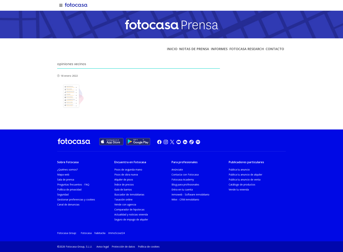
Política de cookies (149, 246)
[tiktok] (191, 141)
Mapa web (63, 174)
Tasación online (123, 199)
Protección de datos (123, 246)
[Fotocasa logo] (74, 141)
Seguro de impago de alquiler (131, 219)
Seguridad (63, 194)
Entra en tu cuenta (182, 189)
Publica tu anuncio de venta (244, 179)
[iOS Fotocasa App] (111, 141)
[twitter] (172, 141)
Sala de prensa (65, 179)
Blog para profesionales (185, 184)
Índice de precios (124, 184)
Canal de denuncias (68, 204)
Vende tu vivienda (239, 189)
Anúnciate (177, 169)
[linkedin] (185, 141)
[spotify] (198, 141)
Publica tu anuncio (239, 169)
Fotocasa (86, 233)
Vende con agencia (125, 204)
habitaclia (100, 233)
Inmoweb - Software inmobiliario (190, 194)
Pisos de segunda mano (128, 169)
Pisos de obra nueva (126, 174)
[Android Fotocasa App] (138, 141)
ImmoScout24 (116, 233)
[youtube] (179, 141)
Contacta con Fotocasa (185, 174)
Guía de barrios (123, 189)
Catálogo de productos (242, 184)
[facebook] (159, 141)
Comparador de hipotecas (129, 209)
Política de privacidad (69, 189)
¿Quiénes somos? (67, 169)
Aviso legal (102, 246)
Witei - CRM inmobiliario (185, 199)
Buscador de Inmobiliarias (129, 194)
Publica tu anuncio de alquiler (245, 174)
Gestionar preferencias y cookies (76, 199)
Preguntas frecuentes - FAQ (73, 184)
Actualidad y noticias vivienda (131, 214)
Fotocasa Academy (183, 179)
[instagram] (166, 141)
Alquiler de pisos (123, 179)
